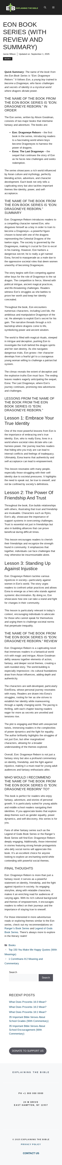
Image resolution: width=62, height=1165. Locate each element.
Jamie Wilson (9, 54)
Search (13, 972)
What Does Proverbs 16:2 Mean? (27, 1007)
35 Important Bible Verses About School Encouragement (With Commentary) (27, 1030)
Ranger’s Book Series (17, 928)
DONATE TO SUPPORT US (27, 1050)
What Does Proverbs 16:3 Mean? (27, 1002)
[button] (45, 7)
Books (8, 59)
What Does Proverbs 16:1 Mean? (27, 1012)
